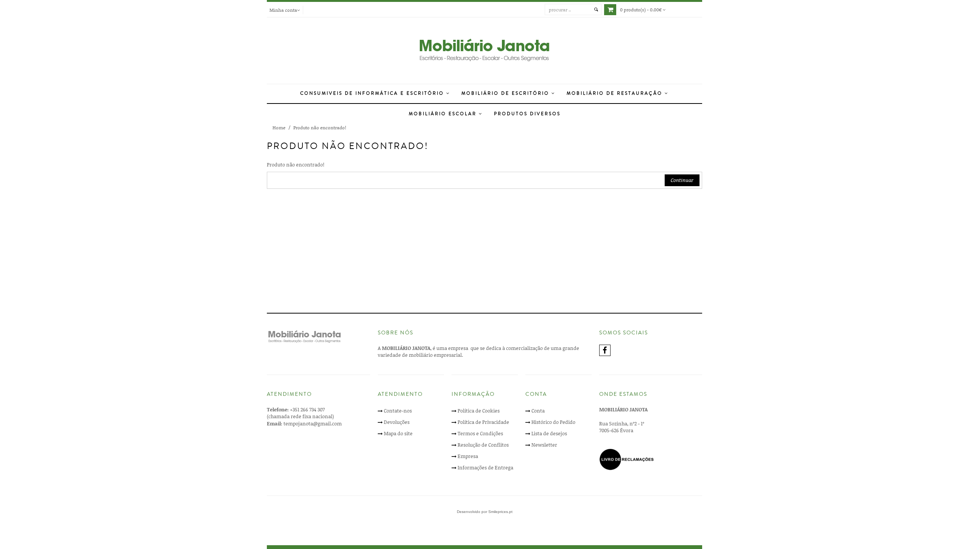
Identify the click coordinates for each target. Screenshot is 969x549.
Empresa (468, 456)
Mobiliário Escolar (444, 114)
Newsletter (544, 444)
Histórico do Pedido (553, 422)
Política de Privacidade (483, 422)
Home (279, 127)
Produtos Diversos (527, 114)
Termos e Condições (480, 433)
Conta (538, 410)
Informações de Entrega (485, 467)
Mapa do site (398, 433)
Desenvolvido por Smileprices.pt (485, 512)
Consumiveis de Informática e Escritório (373, 93)
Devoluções (397, 422)
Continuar (682, 180)
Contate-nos (398, 410)
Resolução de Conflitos (483, 444)
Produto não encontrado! (319, 127)
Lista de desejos (549, 433)
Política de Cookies (479, 410)
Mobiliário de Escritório (506, 93)
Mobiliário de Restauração (616, 93)
